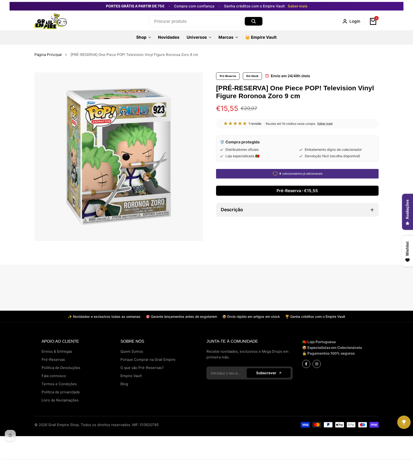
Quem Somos (131, 351)
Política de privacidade (61, 392)
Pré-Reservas (53, 359)
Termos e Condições (59, 384)
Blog (124, 384)
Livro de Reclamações (60, 400)
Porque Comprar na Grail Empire (147, 359)
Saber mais (297, 6)
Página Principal (48, 54)
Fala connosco (54, 375)
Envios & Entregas (57, 351)
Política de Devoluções (61, 367)
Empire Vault (131, 375)
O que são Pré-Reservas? (142, 367)
